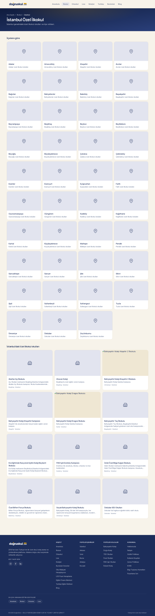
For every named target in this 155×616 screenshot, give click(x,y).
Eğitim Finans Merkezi (64, 580)
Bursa (82, 558)
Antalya (82, 562)
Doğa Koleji (107, 550)
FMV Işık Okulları (109, 562)
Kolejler (92, 4)
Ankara (82, 550)
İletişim (129, 550)
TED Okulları (108, 554)
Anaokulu (56, 4)
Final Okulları (108, 558)
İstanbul (83, 546)
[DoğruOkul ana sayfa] (18, 4)
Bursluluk (111, 4)
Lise (83, 4)
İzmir (81, 554)
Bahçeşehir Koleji (109, 546)
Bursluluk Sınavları (62, 566)
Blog (120, 4)
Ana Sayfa (10, 15)
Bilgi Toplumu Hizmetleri (136, 570)
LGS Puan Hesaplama (64, 576)
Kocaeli (82, 566)
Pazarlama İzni (132, 574)
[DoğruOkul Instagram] (11, 564)
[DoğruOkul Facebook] (16, 564)
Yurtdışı (101, 4)
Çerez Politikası (133, 562)
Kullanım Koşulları (133, 558)
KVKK (129, 566)
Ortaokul (75, 4)
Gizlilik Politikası (133, 554)
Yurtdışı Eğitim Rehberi (64, 584)
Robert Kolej (108, 566)
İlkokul (65, 4)
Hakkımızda (131, 546)
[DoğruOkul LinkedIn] (20, 564)
